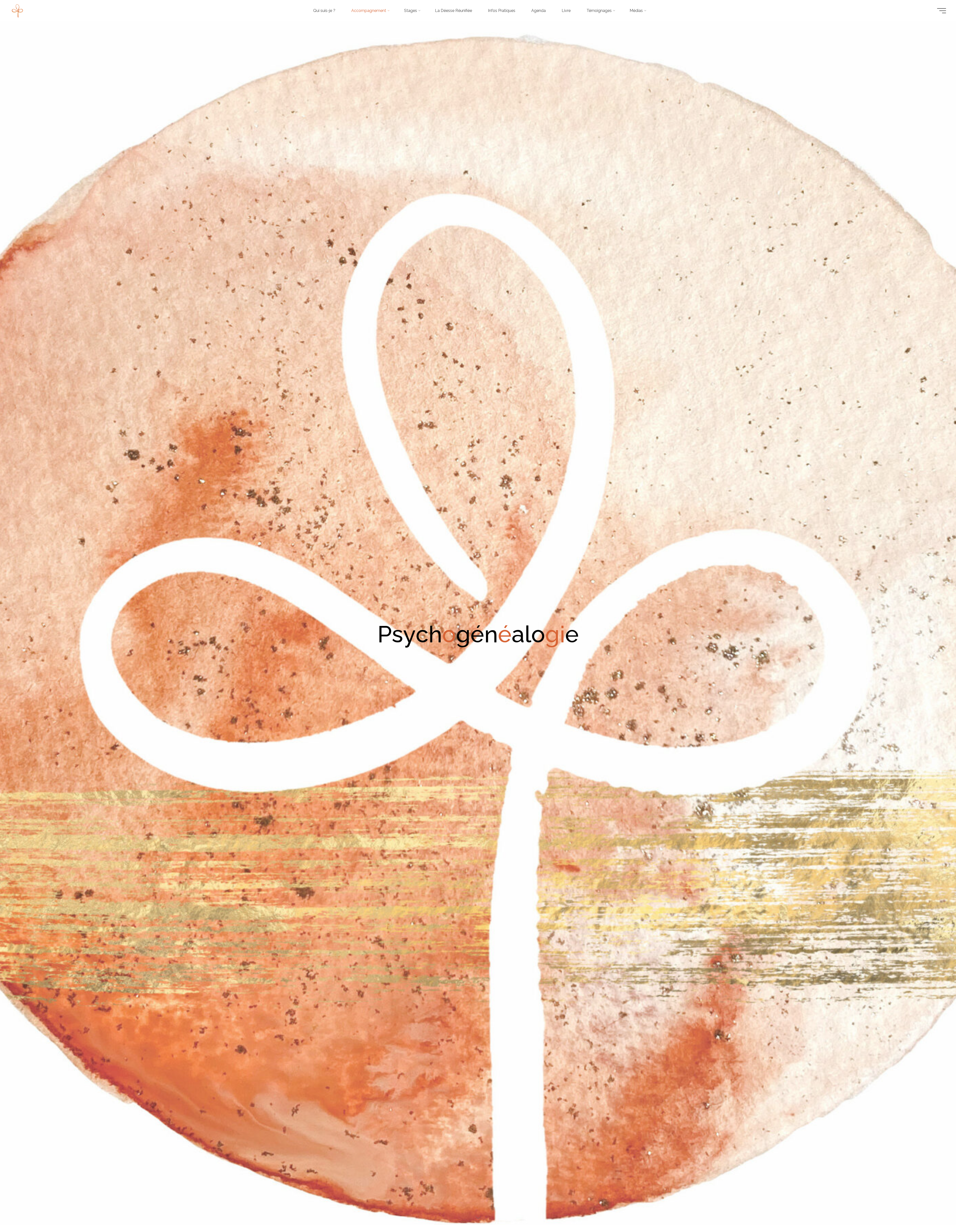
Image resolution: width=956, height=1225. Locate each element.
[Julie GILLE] (17, 10)
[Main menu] (941, 10)
